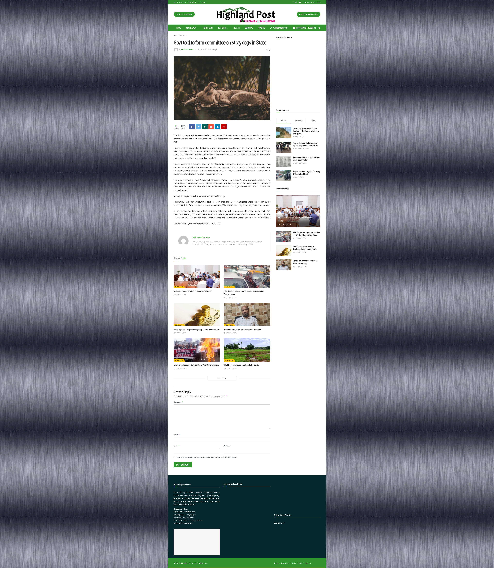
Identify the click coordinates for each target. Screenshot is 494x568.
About (176, 2)
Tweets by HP (279, 523)
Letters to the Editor (306, 28)
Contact (203, 2)
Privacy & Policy (193, 2)
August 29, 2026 (231, 368)
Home (178, 28)
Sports (261, 28)
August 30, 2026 (180, 294)
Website (227, 446)
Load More (222, 378)
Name (177, 434)
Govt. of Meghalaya (308, 14)
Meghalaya (191, 28)
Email (177, 446)
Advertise (182, 2)
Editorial (249, 28)
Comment (178, 402)
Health (236, 28)
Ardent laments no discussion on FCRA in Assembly (243, 329)
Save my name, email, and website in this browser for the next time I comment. (206, 457)
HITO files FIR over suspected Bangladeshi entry (241, 365)
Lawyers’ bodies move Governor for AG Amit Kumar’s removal (196, 365)
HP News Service (187, 50)
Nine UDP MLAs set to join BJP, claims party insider (192, 291)
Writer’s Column (280, 28)
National (222, 28)
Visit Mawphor (185, 14)
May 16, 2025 (202, 50)
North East (208, 28)
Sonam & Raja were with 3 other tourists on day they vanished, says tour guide (306, 131)
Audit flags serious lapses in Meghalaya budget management (196, 329)
